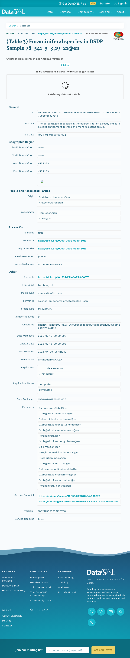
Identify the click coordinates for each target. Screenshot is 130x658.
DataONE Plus (11, 585)
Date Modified (26, 351)
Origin (30, 196)
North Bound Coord (23, 155)
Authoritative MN (24, 264)
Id (33, 112)
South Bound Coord (23, 147)
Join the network (41, 587)
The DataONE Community (38, 594)
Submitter (28, 240)
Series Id (29, 277)
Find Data (41, 609)
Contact (7, 625)
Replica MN (27, 367)
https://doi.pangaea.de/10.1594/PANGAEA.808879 (69, 496)
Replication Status (23, 383)
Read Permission (24, 256)
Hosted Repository (13, 590)
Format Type (27, 308)
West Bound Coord (23, 163)
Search (12, 25)
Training (63, 582)
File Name (28, 285)
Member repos (39, 582)
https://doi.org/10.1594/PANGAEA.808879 (60, 33)
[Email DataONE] (111, 612)
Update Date (27, 343)
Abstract (29, 123)
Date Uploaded (25, 335)
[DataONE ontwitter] (92, 612)
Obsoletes (28, 324)
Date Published (25, 399)
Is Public (29, 232)
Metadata (25, 25)
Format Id (28, 300)
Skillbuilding (66, 577)
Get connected (103, 650)
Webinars (63, 587)
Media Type (27, 292)
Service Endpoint (24, 495)
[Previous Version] (86, 33)
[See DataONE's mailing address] (92, 622)
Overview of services (9, 579)
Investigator (27, 212)
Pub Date (29, 134)
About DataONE (12, 615)
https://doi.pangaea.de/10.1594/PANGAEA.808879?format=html (78, 501)
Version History (99, 33)
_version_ (28, 511)
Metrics (6, 620)
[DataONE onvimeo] (101, 612)
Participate (37, 577)
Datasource (27, 359)
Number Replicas (24, 316)
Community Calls (41, 600)
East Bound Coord (23, 171)
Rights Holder (26, 248)
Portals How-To (67, 592)
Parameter (28, 407)
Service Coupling (24, 518)
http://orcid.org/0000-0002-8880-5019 (62, 240)
